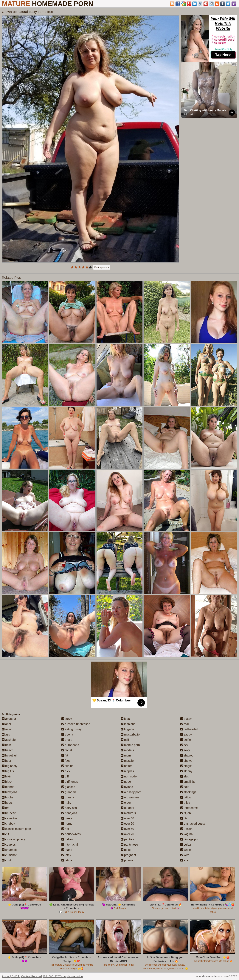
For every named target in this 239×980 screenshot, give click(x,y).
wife (186, 855)
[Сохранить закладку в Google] (183, 3)
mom (127, 755)
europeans (71, 745)
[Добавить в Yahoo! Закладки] (234, 3)
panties (128, 839)
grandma (70, 792)
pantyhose (130, 844)
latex (67, 855)
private (128, 860)
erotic (68, 739)
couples (10, 844)
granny (69, 797)
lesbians (129, 724)
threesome (190, 807)
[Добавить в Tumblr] (222, 3)
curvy (68, 718)
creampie (11, 849)
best (7, 760)
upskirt (188, 828)
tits (185, 818)
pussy (187, 718)
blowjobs (10, 792)
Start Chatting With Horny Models (204, 110)
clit (6, 834)
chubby (9, 823)
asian (8, 729)
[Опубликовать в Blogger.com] (172, 3)
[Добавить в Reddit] (211, 3)
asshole (10, 739)
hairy (67, 802)
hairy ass (70, 807)
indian (68, 839)
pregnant (129, 855)
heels (68, 818)
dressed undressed (77, 724)
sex (185, 745)
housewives (72, 834)
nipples (128, 771)
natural (128, 766)
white (187, 849)
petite (127, 849)
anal (7, 724)
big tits (9, 771)
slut (185, 776)
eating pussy (73, 729)
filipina (69, 766)
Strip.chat (188, 114)
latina (68, 860)
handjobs (70, 813)
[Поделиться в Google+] (189, 3)
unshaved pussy (194, 823)
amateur (10, 718)
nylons (128, 786)
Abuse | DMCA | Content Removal (22, 976)
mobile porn (131, 745)
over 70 (128, 834)
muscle (128, 760)
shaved (188, 755)
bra (7, 807)
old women (131, 797)
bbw (7, 745)
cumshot (10, 855)
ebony (68, 734)
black (8, 781)
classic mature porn (17, 828)
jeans (68, 849)
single (187, 766)
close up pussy (14, 839)
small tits (189, 781)
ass (7, 734)
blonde (9, 786)
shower (188, 760)
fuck (67, 771)
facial (68, 750)
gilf (66, 776)
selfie (187, 739)
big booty (10, 766)
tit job (187, 813)
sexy (186, 750)
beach (8, 750)
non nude (130, 776)
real (186, 724)
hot (66, 828)
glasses (69, 786)
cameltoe (10, 818)
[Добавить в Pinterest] (206, 3)
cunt (7, 860)
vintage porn (191, 839)
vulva (187, 844)
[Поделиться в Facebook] (178, 3)
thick (186, 802)
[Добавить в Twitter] (228, 3)
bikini (8, 776)
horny (68, 823)
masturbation (132, 734)
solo (186, 786)
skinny (187, 771)
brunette (10, 813)
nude (127, 781)
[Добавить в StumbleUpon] (217, 3)
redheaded (190, 729)
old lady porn (132, 792)
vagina (188, 834)
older (127, 802)
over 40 (128, 818)
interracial (71, 844)
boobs (8, 797)
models (128, 750)
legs (126, 718)
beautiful (10, 755)
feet (67, 760)
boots (8, 802)
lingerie (128, 729)
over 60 (128, 828)
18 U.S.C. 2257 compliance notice (63, 976)
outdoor (128, 807)
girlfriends (71, 781)
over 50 (128, 823)
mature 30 (130, 813)
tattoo (187, 797)
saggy (187, 734)
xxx (185, 860)
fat (66, 755)
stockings (189, 792)
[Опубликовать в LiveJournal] (200, 3)
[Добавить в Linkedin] (194, 3)
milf (126, 739)
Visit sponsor (101, 267)
